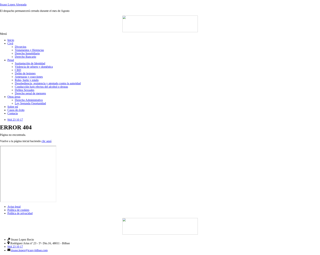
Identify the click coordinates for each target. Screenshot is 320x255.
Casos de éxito (15, 110)
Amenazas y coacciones (29, 76)
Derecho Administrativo (29, 100)
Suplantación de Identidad (30, 63)
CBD (18, 70)
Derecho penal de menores (30, 93)
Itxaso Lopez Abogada (13, 4)
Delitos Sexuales (24, 90)
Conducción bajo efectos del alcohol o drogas (41, 86)
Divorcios (20, 46)
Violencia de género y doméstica (34, 66)
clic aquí (46, 141)
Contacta (12, 113)
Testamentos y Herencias (29, 50)
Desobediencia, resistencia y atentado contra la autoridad (48, 83)
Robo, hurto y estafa (27, 80)
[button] (160, 34)
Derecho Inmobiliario (27, 53)
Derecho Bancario (25, 56)
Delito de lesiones (25, 73)
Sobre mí (12, 106)
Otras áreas (13, 96)
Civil (10, 43)
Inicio (10, 40)
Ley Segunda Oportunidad (30, 103)
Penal (10, 60)
